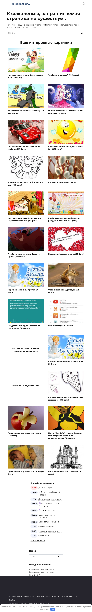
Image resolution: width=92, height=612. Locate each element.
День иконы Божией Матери (49, 493)
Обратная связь (70, 596)
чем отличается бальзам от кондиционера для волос (25, 350)
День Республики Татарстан (47, 516)
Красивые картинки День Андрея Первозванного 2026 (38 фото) (24, 219)
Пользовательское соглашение (22, 596)
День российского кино (49, 499)
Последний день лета (48, 531)
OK (52, 609)
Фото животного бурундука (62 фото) (63, 291)
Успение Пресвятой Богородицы (49, 504)
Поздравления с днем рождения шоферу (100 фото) (24, 148)
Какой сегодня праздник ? (41, 569)
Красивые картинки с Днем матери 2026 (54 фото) (25, 76)
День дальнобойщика (49, 522)
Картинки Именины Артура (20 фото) (23, 291)
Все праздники (38, 540)
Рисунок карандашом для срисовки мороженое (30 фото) (65, 398)
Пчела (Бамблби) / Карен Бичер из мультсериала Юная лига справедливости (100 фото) (65, 435)
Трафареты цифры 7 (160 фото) (63, 75)
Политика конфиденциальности (49, 596)
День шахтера (45, 487)
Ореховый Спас (48, 510)
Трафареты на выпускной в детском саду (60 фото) (26, 183)
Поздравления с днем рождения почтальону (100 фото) (24, 327)
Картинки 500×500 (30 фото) (62, 182)
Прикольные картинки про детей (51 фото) (26, 472)
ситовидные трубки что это (25, 386)
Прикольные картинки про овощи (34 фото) (24, 434)
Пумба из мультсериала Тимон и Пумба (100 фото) (24, 255)
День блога (43, 535)
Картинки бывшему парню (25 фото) (66, 254)
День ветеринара (46, 526)
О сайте (12, 600)
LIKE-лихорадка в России (60, 326)
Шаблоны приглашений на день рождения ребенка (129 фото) (64, 219)
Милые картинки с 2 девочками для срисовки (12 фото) (65, 112)
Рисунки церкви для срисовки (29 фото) (64, 472)
